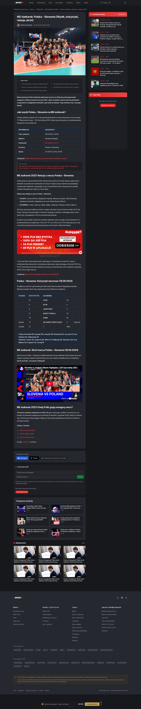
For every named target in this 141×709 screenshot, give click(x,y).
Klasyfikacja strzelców (50, 624)
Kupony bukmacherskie (109, 621)
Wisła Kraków (18, 669)
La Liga (38, 656)
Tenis (14, 624)
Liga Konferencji (92, 656)
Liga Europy (81, 656)
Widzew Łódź (75, 669)
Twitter (35, 458)
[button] (49, 242)
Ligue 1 (62, 656)
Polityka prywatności (31, 697)
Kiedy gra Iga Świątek (27, 430)
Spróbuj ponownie (22, 498)
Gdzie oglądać (76, 631)
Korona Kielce (111, 669)
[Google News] (126, 604)
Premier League (28, 656)
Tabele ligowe (47, 621)
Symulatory (75, 641)
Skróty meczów (77, 634)
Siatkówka (39, 9)
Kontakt (41, 697)
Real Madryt (17, 673)
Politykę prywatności (21, 490)
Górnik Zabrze (52, 669)
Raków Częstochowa (88, 669)
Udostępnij (23, 458)
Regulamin (21, 697)
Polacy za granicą (77, 621)
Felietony (75, 647)
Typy (50, 2)
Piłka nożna (16, 621)
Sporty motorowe (18, 631)
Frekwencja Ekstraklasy (79, 637)
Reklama (47, 697)
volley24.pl (27, 442)
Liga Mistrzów (71, 656)
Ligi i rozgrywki (47, 631)
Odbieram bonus (92, 704)
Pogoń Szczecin (63, 669)
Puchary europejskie (106, 656)
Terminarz (46, 628)
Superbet (105, 637)
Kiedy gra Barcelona (27, 437)
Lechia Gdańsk (122, 669)
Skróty (86, 2)
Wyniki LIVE (46, 618)
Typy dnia (105, 624)
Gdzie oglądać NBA (27, 434)
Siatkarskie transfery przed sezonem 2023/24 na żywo (46, 158)
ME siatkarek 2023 (51, 143)
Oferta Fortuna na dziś (109, 634)
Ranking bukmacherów (109, 618)
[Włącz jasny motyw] (125, 3)
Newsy (31, 2)
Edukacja (75, 644)
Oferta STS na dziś (108, 631)
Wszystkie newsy (18, 618)
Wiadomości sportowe (21, 9)
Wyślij (80, 477)
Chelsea (26, 673)
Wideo (78, 2)
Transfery (69, 2)
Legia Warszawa (29, 669)
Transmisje (59, 2)
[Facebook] (122, 604)
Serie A (45, 656)
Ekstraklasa (41, 2)
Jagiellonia (100, 669)
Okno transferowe (78, 624)
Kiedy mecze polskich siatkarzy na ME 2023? (42, 274)
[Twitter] (117, 604)
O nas (14, 697)
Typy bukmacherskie (108, 628)
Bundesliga (54, 656)
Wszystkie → (122, 14)
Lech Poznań (41, 669)
